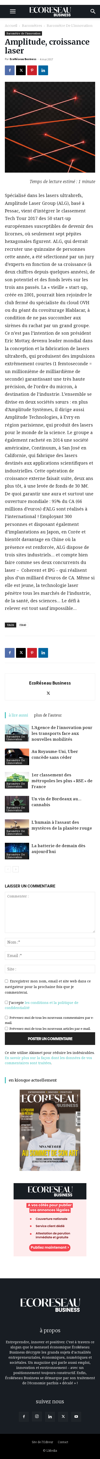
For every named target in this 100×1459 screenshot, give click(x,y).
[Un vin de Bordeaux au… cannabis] (17, 804)
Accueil (11, 25)
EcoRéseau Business (23, 59)
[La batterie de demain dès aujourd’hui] (17, 851)
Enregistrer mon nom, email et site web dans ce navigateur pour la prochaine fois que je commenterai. (48, 987)
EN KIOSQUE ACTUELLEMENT (33, 1080)
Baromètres (32, 25)
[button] (12, 11)
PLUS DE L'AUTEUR (48, 715)
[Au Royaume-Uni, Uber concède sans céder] (17, 757)
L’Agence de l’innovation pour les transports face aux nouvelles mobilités (62, 733)
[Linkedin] (43, 70)
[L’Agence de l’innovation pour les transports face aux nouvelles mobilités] (17, 733)
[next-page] (16, 869)
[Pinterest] (32, 70)
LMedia (51, 1451)
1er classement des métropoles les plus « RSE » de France (62, 780)
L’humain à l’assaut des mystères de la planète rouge (62, 825)
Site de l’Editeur (42, 1442)
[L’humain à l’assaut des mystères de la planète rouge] (17, 827)
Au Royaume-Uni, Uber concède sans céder (55, 754)
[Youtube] (76, 1417)
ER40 (22, 625)
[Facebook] (10, 70)
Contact (63, 1442)
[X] (21, 70)
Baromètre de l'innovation (69, 25)
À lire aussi (18, 715)
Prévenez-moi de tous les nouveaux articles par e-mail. (50, 1028)
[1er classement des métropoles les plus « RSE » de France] (17, 780)
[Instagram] (37, 1416)
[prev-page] (8, 869)
